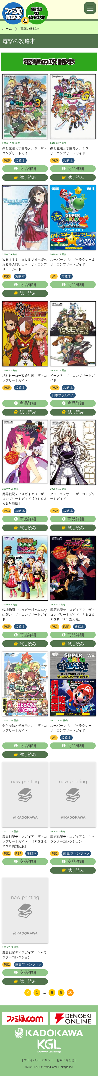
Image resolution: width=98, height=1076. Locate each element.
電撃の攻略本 (29, 28)
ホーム (7, 28)
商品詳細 (28, 168)
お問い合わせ (65, 1060)
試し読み (28, 177)
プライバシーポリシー (39, 1060)
